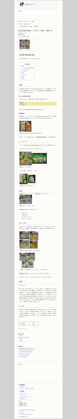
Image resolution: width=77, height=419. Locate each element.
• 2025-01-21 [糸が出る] (23, 355)
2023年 (20, 339)
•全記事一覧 (22, 386)
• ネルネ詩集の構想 (22, 356)
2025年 (20, 335)
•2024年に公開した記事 (23, 36)
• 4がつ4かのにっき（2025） (24, 353)
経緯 (23, 66)
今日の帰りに (26, 69)
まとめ (23, 78)
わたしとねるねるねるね (28, 67)
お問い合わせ (23, 398)
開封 (23, 73)
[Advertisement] (37, 15)
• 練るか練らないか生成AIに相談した (26, 349)
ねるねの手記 (22, 104)
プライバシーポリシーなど (26, 396)
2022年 (20, 341)
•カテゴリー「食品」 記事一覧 (26, 388)
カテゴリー (26, 21)
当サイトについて (24, 394)
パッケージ (24, 71)
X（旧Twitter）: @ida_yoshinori (25, 414)
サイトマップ (23, 393)
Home (20, 21)
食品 (33, 21)
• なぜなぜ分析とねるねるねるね (25, 351)
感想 (23, 76)
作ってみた (24, 75)
